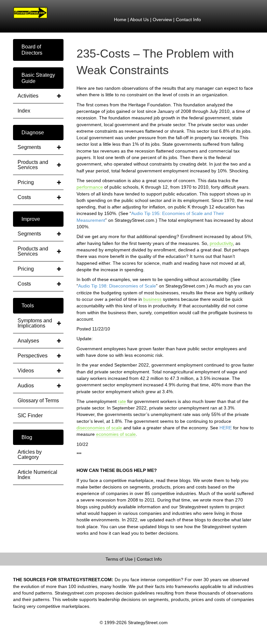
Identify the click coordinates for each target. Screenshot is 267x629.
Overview (162, 19)
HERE (225, 427)
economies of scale (116, 434)
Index (24, 111)
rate (122, 401)
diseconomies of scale (99, 427)
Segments (29, 147)
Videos (26, 370)
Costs (24, 197)
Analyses (28, 340)
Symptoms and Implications (35, 323)
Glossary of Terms (38, 400)
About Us (139, 19)
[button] (38, 49)
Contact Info (188, 19)
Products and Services (33, 164)
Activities (28, 96)
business (152, 299)
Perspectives (33, 355)
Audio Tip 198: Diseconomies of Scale (117, 285)
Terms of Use (119, 559)
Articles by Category (30, 454)
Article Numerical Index (37, 474)
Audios (26, 385)
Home (120, 19)
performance (90, 187)
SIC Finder (30, 415)
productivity (221, 243)
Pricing (26, 182)
